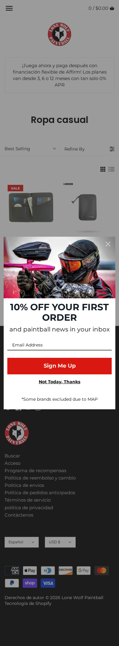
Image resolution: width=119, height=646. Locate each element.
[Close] (108, 244)
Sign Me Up (60, 365)
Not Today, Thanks (59, 381)
